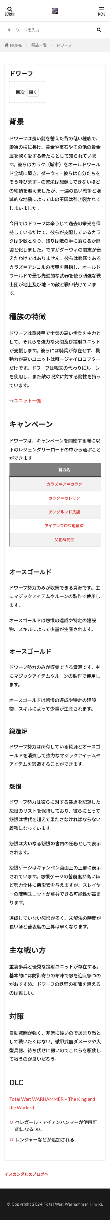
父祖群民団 (64, 539)
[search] (98, 29)
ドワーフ (64, 45)
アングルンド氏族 (64, 511)
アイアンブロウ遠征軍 (64, 525)
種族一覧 (39, 45)
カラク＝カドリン (64, 498)
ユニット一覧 (27, 400)
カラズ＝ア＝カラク (64, 484)
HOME (16, 45)
